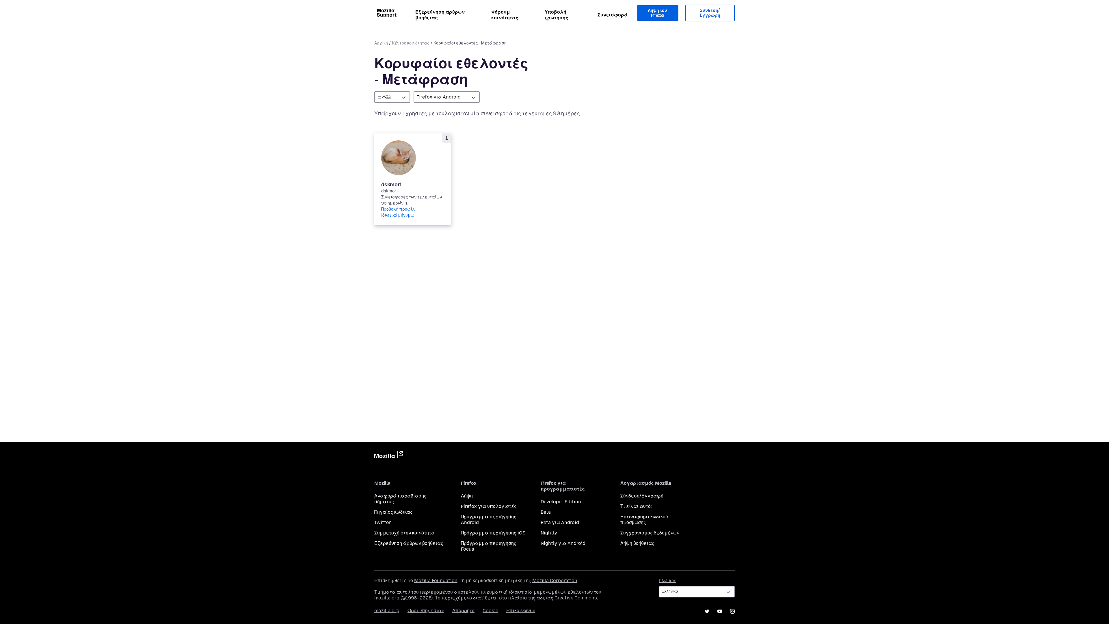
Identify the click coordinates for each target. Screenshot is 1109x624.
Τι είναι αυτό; (636, 506)
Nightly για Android (563, 543)
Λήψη (467, 496)
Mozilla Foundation (435, 580)
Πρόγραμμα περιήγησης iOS (493, 533)
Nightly (549, 533)
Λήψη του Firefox (657, 13)
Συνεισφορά (613, 15)
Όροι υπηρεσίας (425, 610)
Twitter (382, 522)
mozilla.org (386, 610)
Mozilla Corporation (554, 580)
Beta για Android (560, 522)
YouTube (719, 611)
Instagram (732, 611)
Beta (546, 512)
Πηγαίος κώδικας (393, 512)
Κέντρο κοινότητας (410, 43)
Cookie (490, 610)
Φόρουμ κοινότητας (504, 15)
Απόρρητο (463, 610)
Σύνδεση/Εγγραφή (710, 13)
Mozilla (388, 455)
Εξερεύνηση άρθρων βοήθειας (440, 15)
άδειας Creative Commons (567, 598)
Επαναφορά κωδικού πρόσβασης (644, 519)
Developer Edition (561, 501)
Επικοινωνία (520, 610)
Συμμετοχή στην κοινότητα (404, 533)
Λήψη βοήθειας (637, 543)
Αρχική (381, 43)
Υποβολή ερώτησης (556, 15)
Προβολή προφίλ (398, 209)
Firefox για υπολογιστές (489, 506)
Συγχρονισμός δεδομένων (649, 533)
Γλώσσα (667, 580)
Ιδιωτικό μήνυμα (397, 215)
